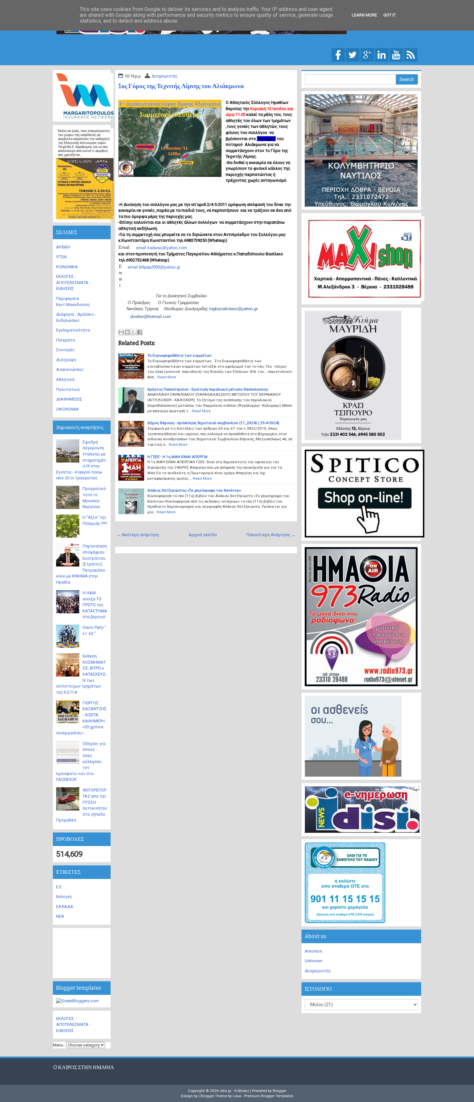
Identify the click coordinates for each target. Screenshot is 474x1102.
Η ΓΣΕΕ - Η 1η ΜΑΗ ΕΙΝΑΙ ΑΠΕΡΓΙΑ (177, 456)
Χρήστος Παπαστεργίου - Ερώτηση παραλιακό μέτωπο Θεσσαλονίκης (207, 389)
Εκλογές (64, 896)
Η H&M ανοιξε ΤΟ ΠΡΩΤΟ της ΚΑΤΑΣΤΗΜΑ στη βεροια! (95, 604)
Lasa (237, 1096)
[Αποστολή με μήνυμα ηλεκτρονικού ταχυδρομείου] (121, 332)
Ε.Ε (59, 886)
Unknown (313, 960)
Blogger (279, 1090)
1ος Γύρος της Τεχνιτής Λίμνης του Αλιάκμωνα (181, 86)
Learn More (364, 15)
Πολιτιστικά (68, 389)
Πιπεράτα (65, 340)
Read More (166, 377)
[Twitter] (353, 54)
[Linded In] (382, 54)
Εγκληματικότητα (73, 330)
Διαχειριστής (165, 76)
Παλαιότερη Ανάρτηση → (270, 534)
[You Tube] (396, 54)
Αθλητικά (65, 379)
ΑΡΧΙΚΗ (63, 247)
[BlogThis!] (127, 332)
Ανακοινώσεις (70, 369)
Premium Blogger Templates (268, 1096)
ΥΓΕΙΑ (61, 256)
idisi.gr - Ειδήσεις (234, 1090)
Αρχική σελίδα (203, 534)
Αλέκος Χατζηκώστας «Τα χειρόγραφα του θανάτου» (194, 490)
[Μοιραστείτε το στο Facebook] (139, 332)
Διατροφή (66, 359)
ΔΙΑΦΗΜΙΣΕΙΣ (69, 399)
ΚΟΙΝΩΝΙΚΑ (67, 266)
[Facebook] (338, 54)
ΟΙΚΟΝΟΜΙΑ (67, 409)
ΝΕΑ (60, 916)
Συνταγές (65, 349)
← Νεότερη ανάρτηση (138, 534)
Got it (389, 15)
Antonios (313, 951)
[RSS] (411, 54)
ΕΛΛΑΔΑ (64, 906)
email (132, 267)
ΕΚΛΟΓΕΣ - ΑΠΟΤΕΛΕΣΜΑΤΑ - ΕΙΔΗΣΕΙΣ (73, 282)
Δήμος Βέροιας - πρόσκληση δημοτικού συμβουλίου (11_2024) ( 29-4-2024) (213, 423)
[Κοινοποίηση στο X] (133, 332)
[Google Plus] (367, 54)
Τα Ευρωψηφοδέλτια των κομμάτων (179, 355)
